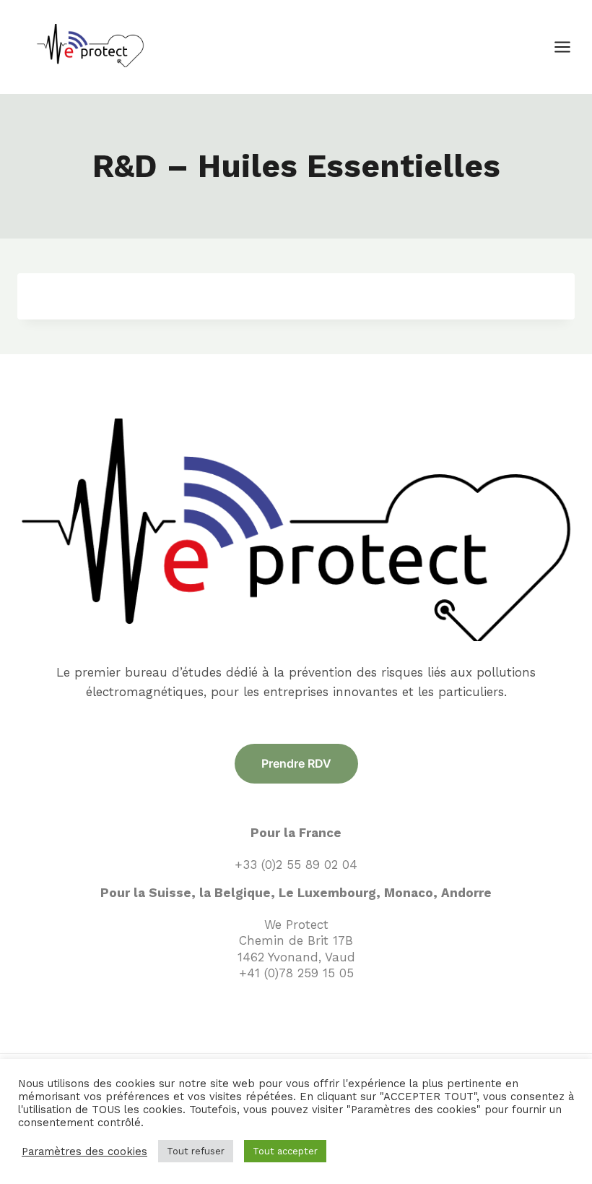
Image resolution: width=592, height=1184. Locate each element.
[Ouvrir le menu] (569, 46)
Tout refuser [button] (196, 1151)
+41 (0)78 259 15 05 (296, 973)
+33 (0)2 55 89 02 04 (296, 864)
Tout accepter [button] (285, 1151)
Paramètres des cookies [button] (84, 1151)
